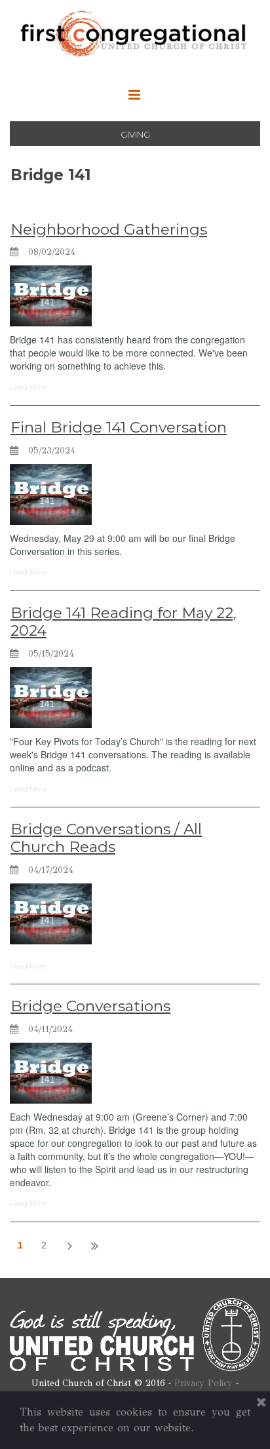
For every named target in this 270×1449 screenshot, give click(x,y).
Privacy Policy (203, 1383)
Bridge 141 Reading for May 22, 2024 (123, 622)
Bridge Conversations (90, 1006)
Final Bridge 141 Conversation (118, 427)
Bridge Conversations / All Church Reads (106, 838)
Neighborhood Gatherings (108, 229)
